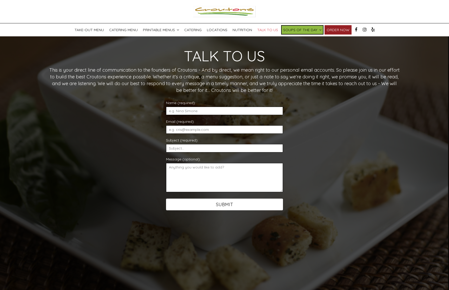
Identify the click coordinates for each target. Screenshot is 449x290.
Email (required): (180, 121)
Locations (217, 30)
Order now (338, 30)
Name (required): (181, 102)
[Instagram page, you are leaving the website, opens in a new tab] (364, 29)
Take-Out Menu (89, 30)
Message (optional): (183, 159)
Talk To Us (267, 30)
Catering (193, 30)
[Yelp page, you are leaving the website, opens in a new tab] (373, 29)
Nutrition (242, 30)
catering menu (123, 30)
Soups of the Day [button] (300, 30)
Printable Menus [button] (159, 30)
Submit (224, 204)
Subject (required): (182, 140)
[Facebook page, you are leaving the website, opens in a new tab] (356, 29)
